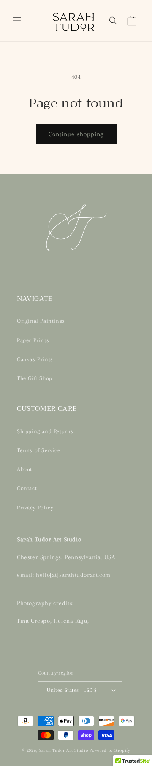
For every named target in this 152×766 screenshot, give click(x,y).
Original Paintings (41, 321)
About (24, 469)
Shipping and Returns (45, 431)
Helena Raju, (71, 620)
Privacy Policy (35, 507)
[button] (17, 20)
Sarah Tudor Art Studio (63, 750)
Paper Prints (33, 340)
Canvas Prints (35, 359)
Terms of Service (38, 450)
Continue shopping (76, 134)
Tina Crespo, (35, 620)
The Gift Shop (34, 378)
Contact (27, 488)
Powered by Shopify (110, 750)
